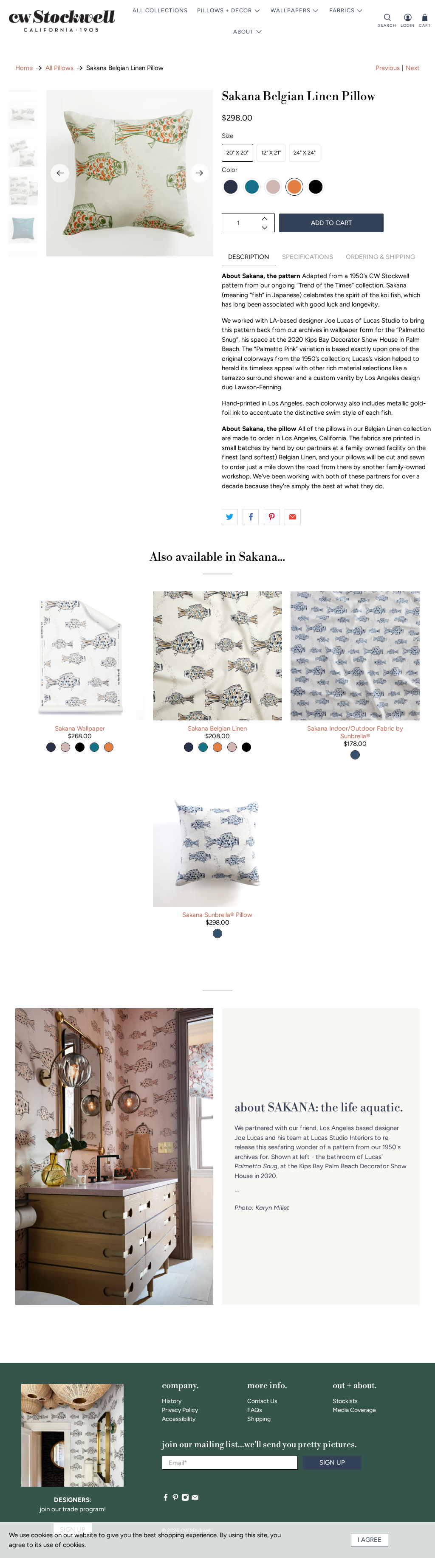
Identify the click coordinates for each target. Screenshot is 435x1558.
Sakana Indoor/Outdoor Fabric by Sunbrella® (355, 732)
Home (24, 68)
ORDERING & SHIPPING (380, 257)
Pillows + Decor (224, 10)
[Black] (316, 187)
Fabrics (342, 10)
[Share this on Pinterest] (272, 517)
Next (413, 68)
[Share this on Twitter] (230, 517)
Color (229, 170)
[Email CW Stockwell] (195, 1499)
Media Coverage (354, 1410)
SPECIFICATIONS (307, 257)
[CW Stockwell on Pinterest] (175, 1499)
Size (227, 136)
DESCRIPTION (248, 257)
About (243, 31)
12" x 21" (271, 152)
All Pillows (59, 68)
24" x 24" (305, 152)
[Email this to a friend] (293, 517)
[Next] (199, 173)
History (171, 1401)
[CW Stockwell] (62, 21)
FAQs (254, 1410)
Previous (388, 68)
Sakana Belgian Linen (217, 728)
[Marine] (252, 187)
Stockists (345, 1401)
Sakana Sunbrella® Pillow (217, 915)
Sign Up (332, 1462)
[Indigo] (231, 187)
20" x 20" (237, 152)
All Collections (160, 10)
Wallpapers (291, 10)
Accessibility (178, 1419)
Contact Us (262, 1401)
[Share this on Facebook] (251, 517)
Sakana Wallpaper (80, 728)
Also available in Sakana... (217, 557)
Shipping (259, 1419)
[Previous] (60, 173)
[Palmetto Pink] (273, 187)
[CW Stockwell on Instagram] (185, 1499)
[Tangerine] (294, 187)
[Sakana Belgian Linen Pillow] (129, 173)
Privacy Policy (180, 1410)
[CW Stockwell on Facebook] (165, 1499)
